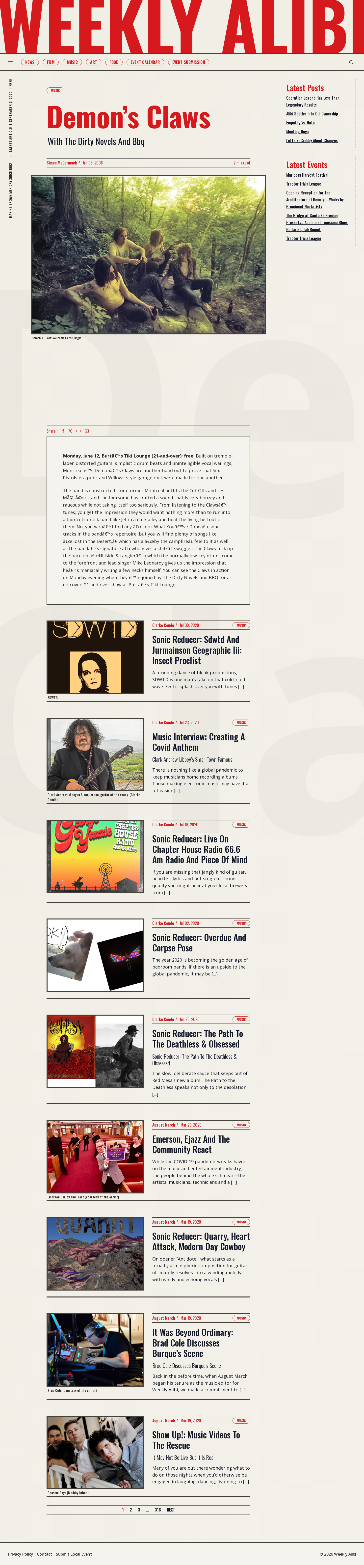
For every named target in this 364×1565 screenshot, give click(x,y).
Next (171, 1510)
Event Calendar (145, 62)
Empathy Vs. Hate (300, 123)
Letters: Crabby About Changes (312, 140)
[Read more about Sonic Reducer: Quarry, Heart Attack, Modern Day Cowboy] (95, 1256)
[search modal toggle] (351, 62)
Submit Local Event (74, 1554)
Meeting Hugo (297, 132)
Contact (44, 1554)
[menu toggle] (10, 62)
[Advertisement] (148, 383)
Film (51, 62)
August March (163, 1125)
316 (158, 1510)
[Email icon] (87, 431)
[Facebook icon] (63, 431)
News (30, 62)
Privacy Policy (20, 1554)
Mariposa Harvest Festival (307, 175)
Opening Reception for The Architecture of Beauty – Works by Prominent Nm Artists (315, 200)
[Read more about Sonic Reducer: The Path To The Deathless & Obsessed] (95, 1059)
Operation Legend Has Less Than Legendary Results (312, 101)
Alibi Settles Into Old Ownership (312, 114)
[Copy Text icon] (78, 431)
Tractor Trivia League (303, 184)
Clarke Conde (163, 625)
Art (93, 62)
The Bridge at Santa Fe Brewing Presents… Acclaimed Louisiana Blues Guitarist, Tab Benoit (317, 222)
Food (113, 62)
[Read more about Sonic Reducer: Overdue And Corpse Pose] (95, 958)
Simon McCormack (62, 163)
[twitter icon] (70, 431)
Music (72, 62)
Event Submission (188, 62)
